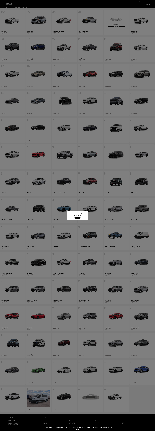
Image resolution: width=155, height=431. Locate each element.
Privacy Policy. (109, 427)
